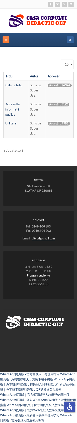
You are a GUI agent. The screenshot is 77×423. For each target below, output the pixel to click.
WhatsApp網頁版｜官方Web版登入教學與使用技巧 (35, 410)
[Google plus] (71, 4)
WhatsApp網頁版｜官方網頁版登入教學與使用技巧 (34, 394)
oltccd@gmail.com (43, 238)
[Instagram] (64, 4)
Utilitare (10, 123)
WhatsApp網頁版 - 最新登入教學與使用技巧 (29, 415)
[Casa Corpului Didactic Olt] (38, 21)
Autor (34, 76)
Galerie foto (13, 85)
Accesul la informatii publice (12, 109)
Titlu (8, 76)
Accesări (54, 76)
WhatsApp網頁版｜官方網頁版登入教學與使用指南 (41, 405)
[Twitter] (57, 4)
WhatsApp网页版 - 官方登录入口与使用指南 (29, 374)
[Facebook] (50, 4)
